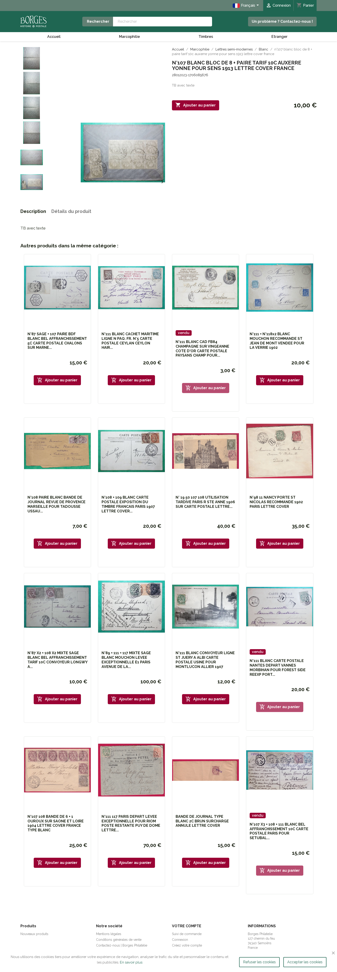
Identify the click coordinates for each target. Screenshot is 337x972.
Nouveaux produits (34, 934)
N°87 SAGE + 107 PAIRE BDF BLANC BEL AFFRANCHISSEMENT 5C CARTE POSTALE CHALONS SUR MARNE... (57, 341)
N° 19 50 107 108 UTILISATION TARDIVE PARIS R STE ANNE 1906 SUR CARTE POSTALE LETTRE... (205, 502)
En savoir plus (131, 962)
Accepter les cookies (305, 962)
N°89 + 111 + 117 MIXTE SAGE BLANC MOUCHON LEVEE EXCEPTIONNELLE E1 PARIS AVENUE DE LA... (126, 660)
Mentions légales (108, 934)
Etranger (279, 36)
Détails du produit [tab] (71, 211)
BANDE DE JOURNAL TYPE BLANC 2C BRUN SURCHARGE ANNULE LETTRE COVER (202, 821)
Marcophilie (129, 36)
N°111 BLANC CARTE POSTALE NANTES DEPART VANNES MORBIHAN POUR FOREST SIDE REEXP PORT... (278, 667)
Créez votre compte (187, 945)
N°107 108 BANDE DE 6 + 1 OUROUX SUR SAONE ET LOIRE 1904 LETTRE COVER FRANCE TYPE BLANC (56, 823)
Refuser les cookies (259, 962)
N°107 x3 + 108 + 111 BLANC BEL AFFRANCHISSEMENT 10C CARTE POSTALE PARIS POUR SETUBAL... (279, 831)
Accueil (54, 36)
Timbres (206, 36)
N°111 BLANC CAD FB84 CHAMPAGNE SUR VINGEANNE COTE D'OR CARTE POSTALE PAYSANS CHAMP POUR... (202, 349)
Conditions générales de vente (118, 939)
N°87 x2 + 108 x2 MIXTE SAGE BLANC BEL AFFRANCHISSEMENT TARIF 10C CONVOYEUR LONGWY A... (57, 660)
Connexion (180, 939)
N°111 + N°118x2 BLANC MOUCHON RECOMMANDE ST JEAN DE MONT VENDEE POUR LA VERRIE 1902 (277, 341)
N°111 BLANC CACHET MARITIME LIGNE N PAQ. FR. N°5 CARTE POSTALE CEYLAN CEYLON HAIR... (130, 341)
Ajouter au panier (195, 105)
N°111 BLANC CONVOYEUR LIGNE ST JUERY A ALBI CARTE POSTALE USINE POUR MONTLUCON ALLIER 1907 (205, 660)
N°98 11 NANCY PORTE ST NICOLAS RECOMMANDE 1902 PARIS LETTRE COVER (276, 502)
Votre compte (186, 926)
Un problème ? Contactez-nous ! (282, 21)
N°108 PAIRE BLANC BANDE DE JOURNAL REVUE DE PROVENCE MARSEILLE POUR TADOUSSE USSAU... (57, 504)
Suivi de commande (187, 934)
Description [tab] (33, 211)
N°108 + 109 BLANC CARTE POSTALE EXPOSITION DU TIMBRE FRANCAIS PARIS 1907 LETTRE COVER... (128, 504)
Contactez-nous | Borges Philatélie (121, 945)
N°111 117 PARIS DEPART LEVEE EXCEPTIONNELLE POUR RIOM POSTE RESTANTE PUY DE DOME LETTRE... (131, 823)
